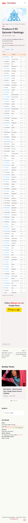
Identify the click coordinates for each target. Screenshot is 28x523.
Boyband (11, 435)
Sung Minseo (6, 250)
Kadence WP (14, 519)
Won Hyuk (6, 287)
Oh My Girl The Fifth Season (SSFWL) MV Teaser (21, 353)
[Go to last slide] (4, 384)
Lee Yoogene (6, 82)
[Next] (24, 384)
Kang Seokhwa (7, 122)
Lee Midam (6, 125)
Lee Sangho (6, 266)
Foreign (13, 424)
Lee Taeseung (7, 165)
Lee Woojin (6, 224)
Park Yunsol (6, 254)
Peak (5, 153)
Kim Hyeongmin (7, 243)
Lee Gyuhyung (7, 283)
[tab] (12, 400)
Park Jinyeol (6, 207)
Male (9, 424)
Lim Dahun (6, 268)
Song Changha (7, 231)
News (3, 26)
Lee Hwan (6, 169)
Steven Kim (6, 226)
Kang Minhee (6, 101)
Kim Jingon (6, 186)
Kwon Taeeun (7, 191)
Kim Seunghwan (7, 245)
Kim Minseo (6, 181)
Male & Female (5, 438)
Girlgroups (4, 431)
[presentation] (14, 378)
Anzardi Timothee (7, 179)
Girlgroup (6, 435)
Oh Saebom (6, 235)
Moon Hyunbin (7, 139)
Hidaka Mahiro (7, 160)
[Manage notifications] (24, 520)
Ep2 (25, 54)
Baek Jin (6, 129)
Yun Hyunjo (6, 247)
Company (13, 54)
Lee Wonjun (6, 252)
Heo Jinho (6, 264)
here (11, 43)
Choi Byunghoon (7, 276)
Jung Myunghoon (7, 219)
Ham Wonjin (6, 89)
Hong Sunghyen (7, 285)
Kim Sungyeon (7, 177)
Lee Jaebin (6, 261)
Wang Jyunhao (7, 141)
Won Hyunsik (6, 228)
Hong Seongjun (7, 108)
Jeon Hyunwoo (7, 174)
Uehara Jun (6, 280)
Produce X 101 (6, 344)
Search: (4, 51)
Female (5, 424)
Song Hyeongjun (7, 78)
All (2, 424)
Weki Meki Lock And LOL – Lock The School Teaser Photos (7, 354)
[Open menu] (25, 3)
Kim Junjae (6, 259)
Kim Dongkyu (6, 240)
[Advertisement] (14, 328)
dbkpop (6, 396)
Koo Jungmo (6, 75)
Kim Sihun (6, 94)
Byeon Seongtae (7, 214)
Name (4, 54)
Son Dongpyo (6, 68)
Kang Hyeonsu (7, 195)
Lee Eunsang (6, 59)
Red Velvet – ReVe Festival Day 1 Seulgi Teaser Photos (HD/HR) (12, 391)
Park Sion (6, 278)
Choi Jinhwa (6, 271)
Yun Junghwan (7, 96)
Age (21, 54)
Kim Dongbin (6, 92)
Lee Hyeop (6, 167)
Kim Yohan (6, 56)
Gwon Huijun (6, 162)
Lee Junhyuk (6, 210)
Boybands (10, 431)
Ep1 (23, 54)
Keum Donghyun (7, 115)
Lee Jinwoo (6, 99)
